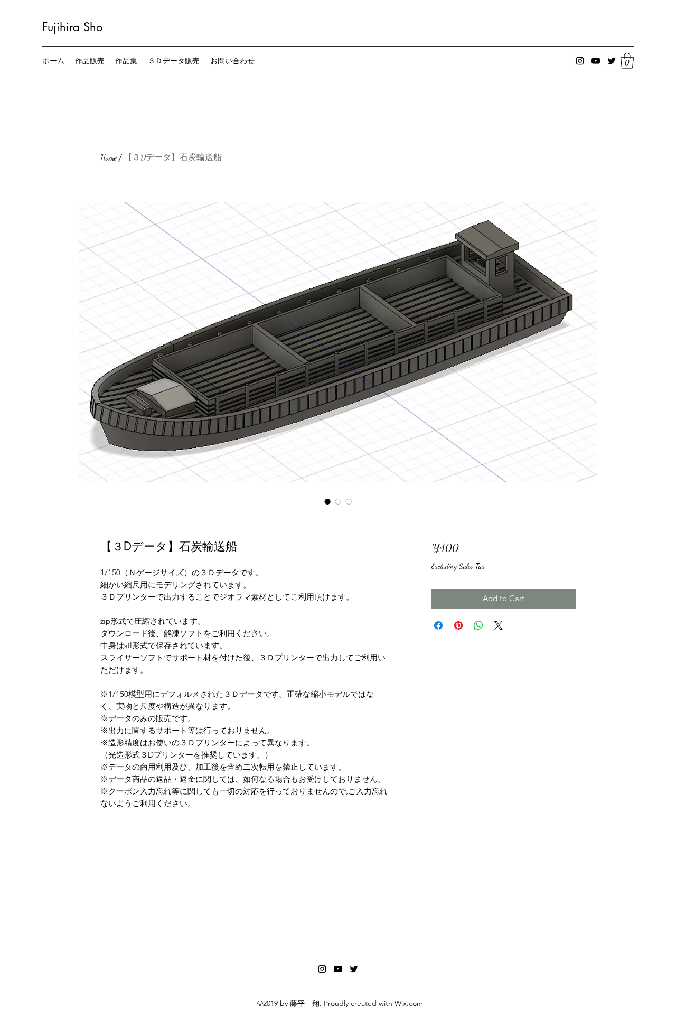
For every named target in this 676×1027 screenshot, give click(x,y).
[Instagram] (580, 60)
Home (108, 157)
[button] (627, 61)
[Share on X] (498, 625)
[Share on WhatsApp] (478, 625)
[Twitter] (611, 60)
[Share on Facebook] (438, 625)
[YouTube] (595, 60)
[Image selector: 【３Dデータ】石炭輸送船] (327, 501)
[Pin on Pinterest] (458, 625)
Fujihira (61, 27)
